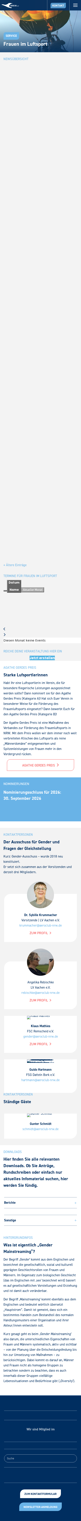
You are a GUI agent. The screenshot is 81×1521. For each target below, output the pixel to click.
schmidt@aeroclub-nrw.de (40, 1129)
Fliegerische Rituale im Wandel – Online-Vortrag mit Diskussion (38, 381)
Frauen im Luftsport (31, 140)
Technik (47, 265)
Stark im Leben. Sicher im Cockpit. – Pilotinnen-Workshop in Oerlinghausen (39, 126)
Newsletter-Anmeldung (40, 1507)
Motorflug (35, 397)
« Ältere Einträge (15, 565)
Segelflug (55, 397)
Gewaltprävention (18, 397)
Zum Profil (39, 933)
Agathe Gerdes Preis (39, 765)
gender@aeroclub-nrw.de (40, 1036)
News (47, 140)
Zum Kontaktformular (40, 1494)
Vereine (66, 397)
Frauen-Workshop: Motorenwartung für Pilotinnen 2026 (40, 255)
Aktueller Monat (32, 590)
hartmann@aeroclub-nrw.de (40, 1080)
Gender (48, 391)
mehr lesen (16, 180)
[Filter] (5, 590)
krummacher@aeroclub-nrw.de (40, 925)
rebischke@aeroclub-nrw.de (40, 993)
